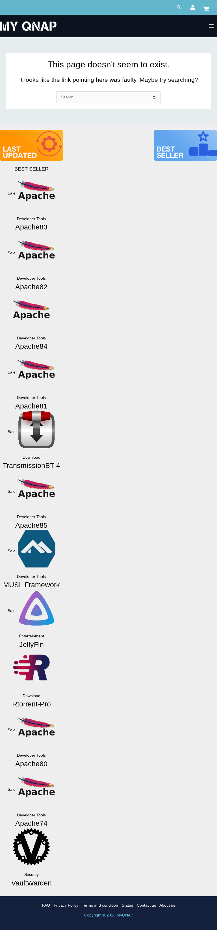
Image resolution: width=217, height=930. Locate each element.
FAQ (46, 905)
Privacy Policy (66, 905)
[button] (179, 7)
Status (127, 905)
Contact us (146, 905)
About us (167, 905)
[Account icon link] (192, 7)
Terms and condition (100, 905)
